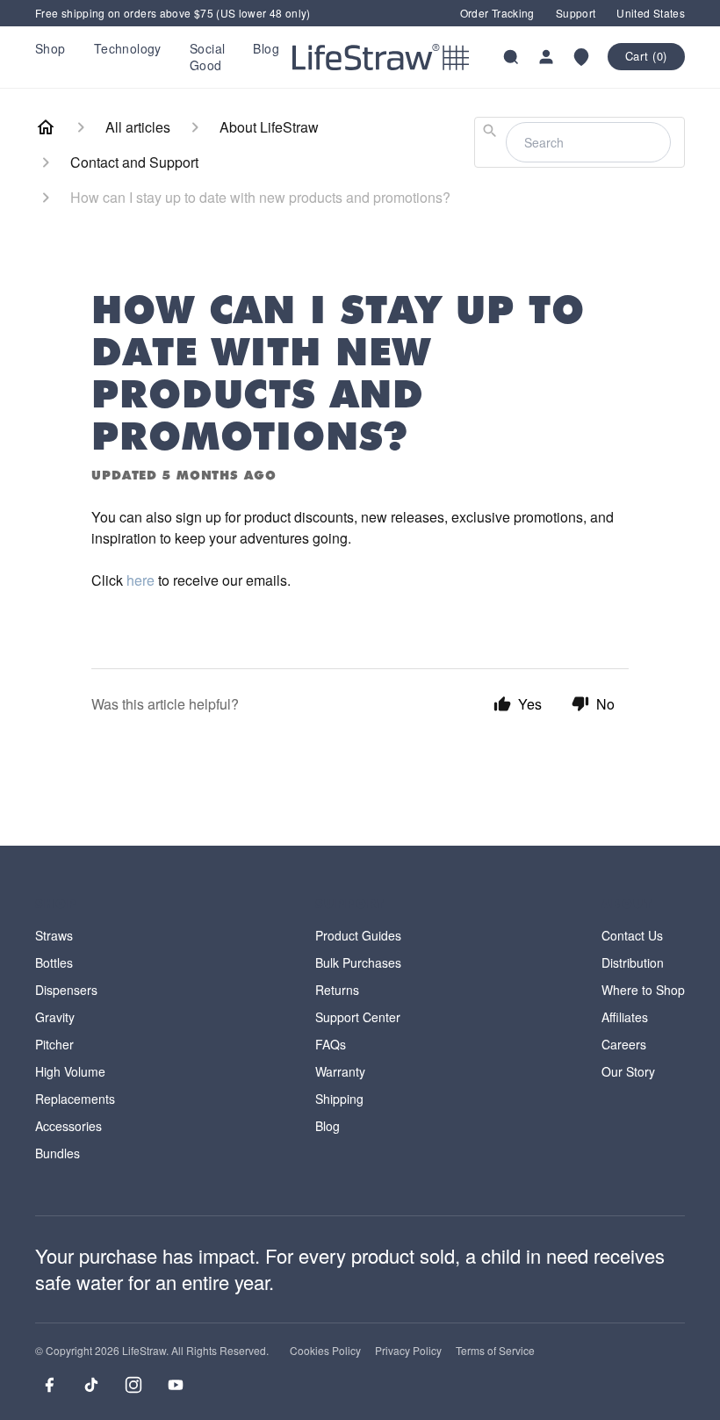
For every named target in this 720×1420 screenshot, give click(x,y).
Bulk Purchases (358, 962)
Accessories (68, 1126)
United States (650, 13)
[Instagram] (133, 1385)
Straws (54, 935)
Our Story (628, 1071)
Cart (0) (646, 55)
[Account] (546, 57)
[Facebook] (49, 1385)
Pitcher (54, 1044)
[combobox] (579, 142)
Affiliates (624, 1017)
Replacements (75, 1098)
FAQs (330, 1044)
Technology (128, 48)
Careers (623, 1044)
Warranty (340, 1071)
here (140, 580)
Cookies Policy (325, 1350)
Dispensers (66, 989)
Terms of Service (495, 1350)
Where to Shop (643, 989)
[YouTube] (176, 1385)
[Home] (45, 127)
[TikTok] (91, 1385)
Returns (337, 989)
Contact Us (632, 935)
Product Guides (358, 935)
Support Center (357, 1017)
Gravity (55, 1017)
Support (576, 13)
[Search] (511, 57)
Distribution (632, 962)
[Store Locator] (581, 57)
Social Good (208, 56)
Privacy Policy (408, 1350)
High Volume (70, 1071)
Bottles (54, 962)
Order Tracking (497, 13)
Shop (50, 48)
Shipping (339, 1098)
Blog (266, 48)
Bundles (57, 1153)
